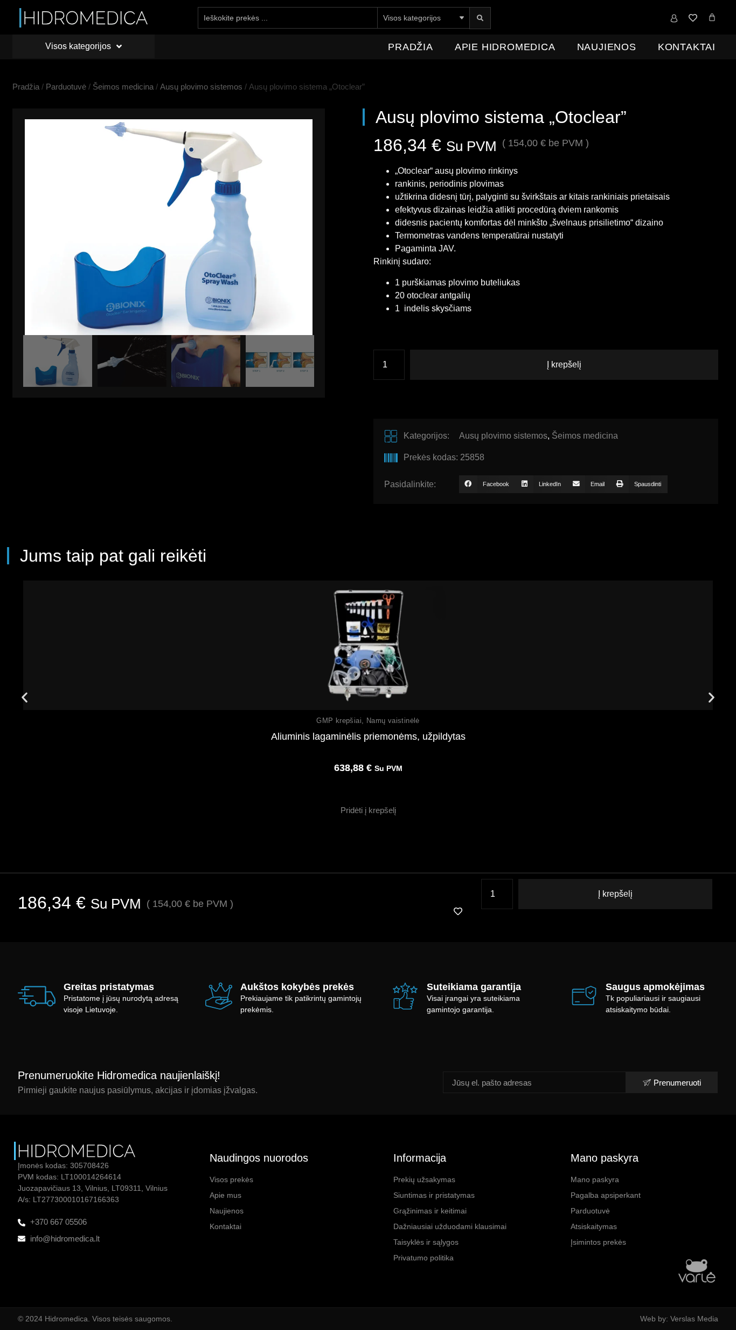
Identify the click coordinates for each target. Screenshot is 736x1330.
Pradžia (410, 47)
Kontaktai (687, 47)
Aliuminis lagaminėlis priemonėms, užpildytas (368, 736)
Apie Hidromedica (505, 47)
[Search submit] (480, 18)
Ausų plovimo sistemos (201, 87)
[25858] (168, 227)
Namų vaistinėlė (393, 721)
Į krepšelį (564, 364)
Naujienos (606, 47)
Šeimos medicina (123, 87)
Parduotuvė (66, 87)
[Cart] (712, 17)
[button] (487, 484)
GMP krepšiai (339, 721)
